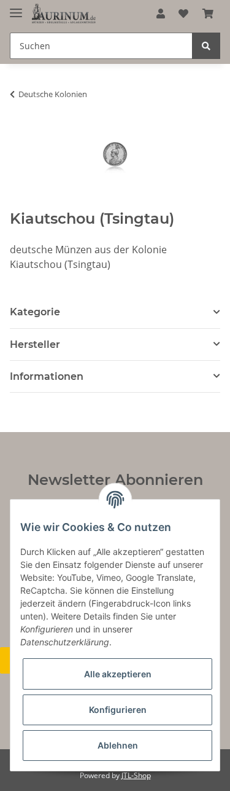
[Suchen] (206, 46)
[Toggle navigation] (16, 7)
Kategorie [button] (35, 312)
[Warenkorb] (208, 13)
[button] (161, 13)
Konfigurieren (118, 709)
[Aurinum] (64, 14)
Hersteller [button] (35, 344)
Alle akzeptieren (117, 674)
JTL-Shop (136, 775)
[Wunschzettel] (183, 13)
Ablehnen (118, 745)
